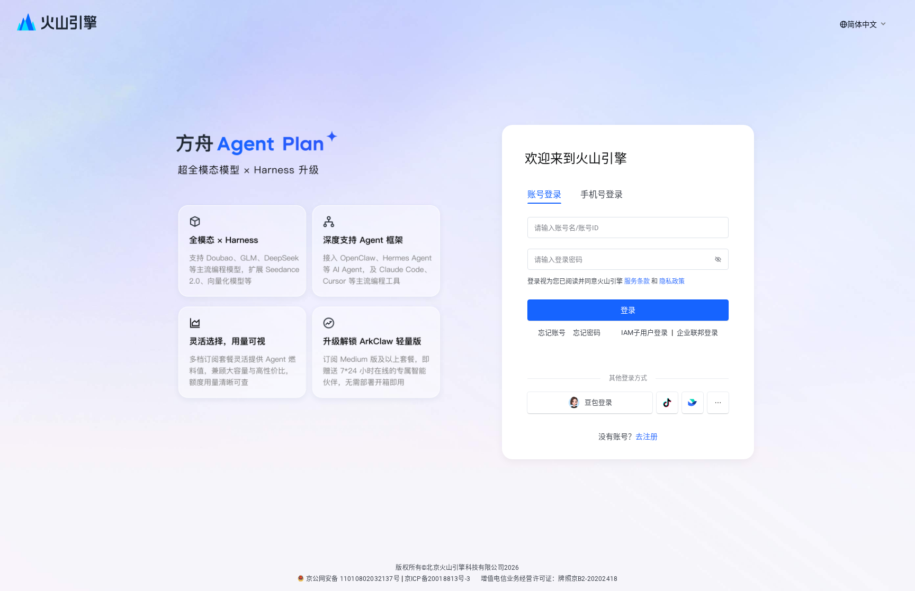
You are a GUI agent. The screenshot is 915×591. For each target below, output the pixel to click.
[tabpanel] (628, 267)
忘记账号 (552, 333)
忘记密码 (586, 333)
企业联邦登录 (697, 333)
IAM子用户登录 (644, 333)
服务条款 (637, 281)
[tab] (544, 194)
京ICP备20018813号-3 (437, 579)
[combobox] (861, 24)
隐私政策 (672, 281)
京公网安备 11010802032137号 (353, 579)
